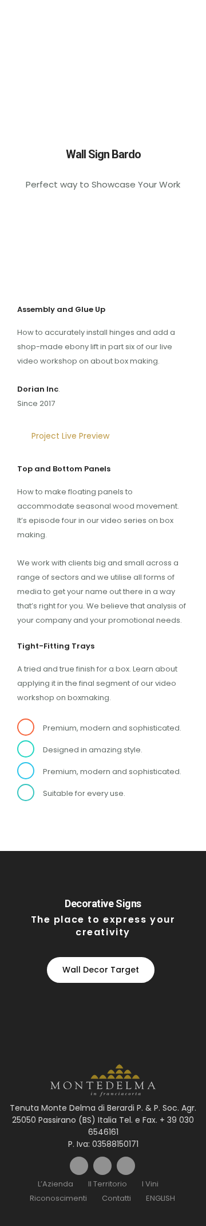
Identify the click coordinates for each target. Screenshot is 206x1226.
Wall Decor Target (100, 969)
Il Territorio (107, 1183)
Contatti (116, 1198)
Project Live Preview (70, 436)
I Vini (150, 1183)
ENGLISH (160, 1198)
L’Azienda (55, 1183)
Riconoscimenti (58, 1198)
